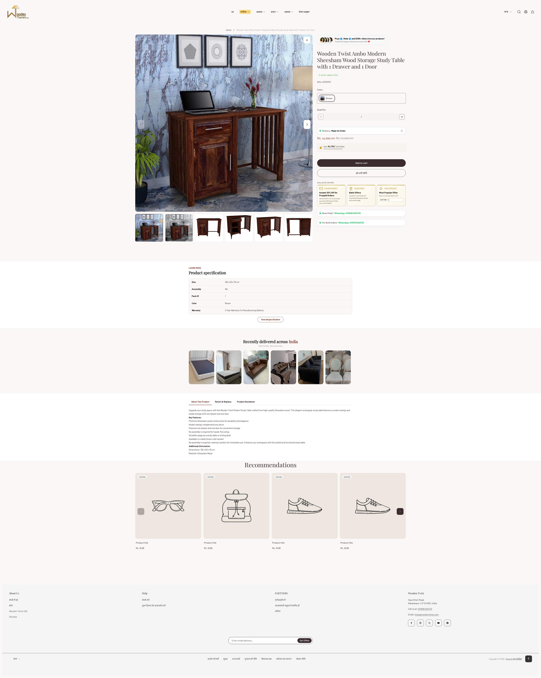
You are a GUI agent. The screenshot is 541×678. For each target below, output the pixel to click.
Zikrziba (13, 616)
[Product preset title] (168, 506)
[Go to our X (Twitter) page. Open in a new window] (429, 623)
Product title (142, 542)
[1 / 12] (149, 228)
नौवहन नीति (300, 658)
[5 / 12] (269, 228)
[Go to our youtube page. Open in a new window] (438, 623)
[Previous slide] (141, 124)
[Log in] (526, 12)
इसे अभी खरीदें (361, 172)
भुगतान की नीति (251, 658)
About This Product (200, 401)
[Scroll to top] (528, 658)
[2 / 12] (179, 228)
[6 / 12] (299, 228)
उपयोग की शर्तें (213, 658)
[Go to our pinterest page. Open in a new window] (447, 623)
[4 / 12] (239, 228)
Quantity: (321, 109)
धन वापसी (236, 658)
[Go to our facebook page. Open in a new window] (411, 623)
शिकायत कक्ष (266, 658)
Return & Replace (223, 401)
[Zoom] (307, 40)
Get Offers (304, 640)
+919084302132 (424, 608)
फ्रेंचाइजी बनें (280, 599)
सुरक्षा (225, 658)
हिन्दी (506, 12)
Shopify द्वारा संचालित (514, 659)
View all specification (270, 319)
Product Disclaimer (246, 401)
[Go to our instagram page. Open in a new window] (420, 623)
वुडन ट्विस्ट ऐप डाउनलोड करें (154, 605)
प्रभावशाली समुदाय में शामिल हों (287, 605)
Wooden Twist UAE (18, 611)
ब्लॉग (11, 605)
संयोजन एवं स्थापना (283, 658)
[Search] (519, 12)
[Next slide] (307, 124)
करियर (278, 611)
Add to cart (361, 162)
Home (228, 30)
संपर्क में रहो (13, 599)
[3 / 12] (209, 228)
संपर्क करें (145, 599)
